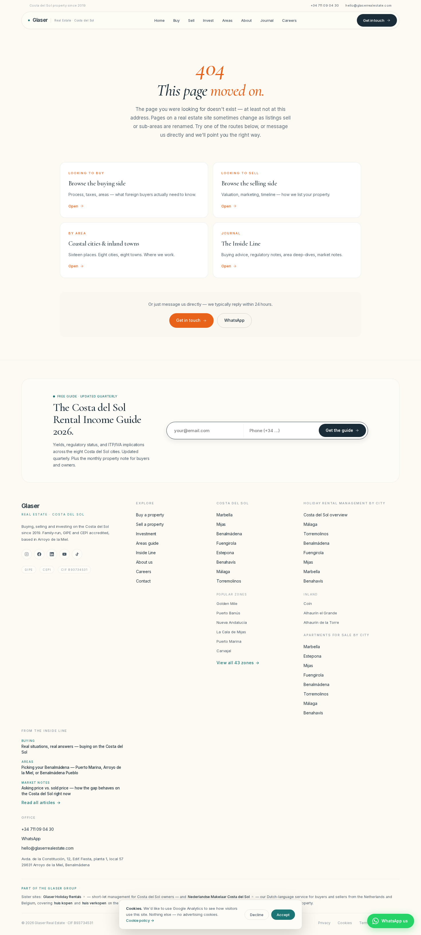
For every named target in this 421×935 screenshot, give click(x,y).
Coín (308, 603)
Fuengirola (226, 543)
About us (144, 562)
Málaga (223, 571)
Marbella (225, 514)
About (246, 20)
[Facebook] (39, 554)
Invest (208, 20)
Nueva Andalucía (232, 622)
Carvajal (224, 650)
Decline (256, 914)
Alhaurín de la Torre (321, 622)
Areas (227, 20)
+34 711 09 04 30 (325, 5)
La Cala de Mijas (231, 632)
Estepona (225, 552)
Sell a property (150, 524)
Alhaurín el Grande (320, 613)
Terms (364, 923)
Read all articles (40, 802)
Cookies (345, 923)
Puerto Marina (229, 641)
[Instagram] (26, 554)
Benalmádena (229, 533)
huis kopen (63, 903)
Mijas (221, 524)
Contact (143, 581)
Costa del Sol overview (325, 514)
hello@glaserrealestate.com (368, 5)
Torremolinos (229, 581)
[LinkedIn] (52, 554)
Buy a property (150, 514)
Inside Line (146, 552)
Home (159, 20)
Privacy (324, 923)
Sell (191, 20)
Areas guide (147, 543)
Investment (146, 533)
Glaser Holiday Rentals (62, 897)
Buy (176, 20)
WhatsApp (234, 320)
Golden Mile (227, 603)
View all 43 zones (238, 662)
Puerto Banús (228, 613)
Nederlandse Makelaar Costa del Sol (218, 897)
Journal (267, 20)
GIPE (29, 569)
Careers (289, 20)
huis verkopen (94, 903)
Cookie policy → (140, 920)
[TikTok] (77, 554)
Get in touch (373, 20)
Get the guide (339, 430)
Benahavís (226, 562)
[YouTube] (64, 554)
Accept (283, 914)
